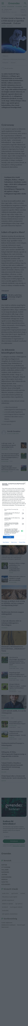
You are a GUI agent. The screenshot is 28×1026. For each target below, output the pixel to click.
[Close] (25, 483)
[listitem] (14, 510)
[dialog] (14, 513)
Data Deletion (6, 542)
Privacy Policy (22, 542)
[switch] (22, 513)
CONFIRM (8, 537)
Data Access (14, 542)
